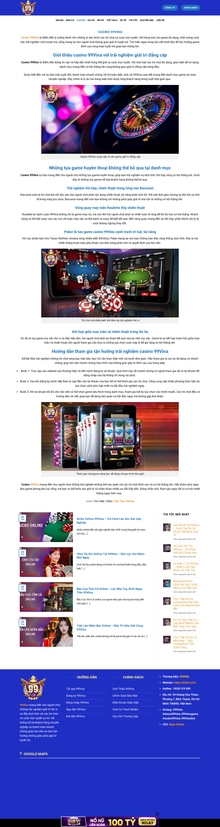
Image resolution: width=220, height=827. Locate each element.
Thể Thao (111, 20)
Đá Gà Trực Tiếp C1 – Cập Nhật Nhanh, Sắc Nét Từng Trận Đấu (186, 623)
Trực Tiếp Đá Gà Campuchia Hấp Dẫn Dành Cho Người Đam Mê (186, 603)
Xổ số (123, 20)
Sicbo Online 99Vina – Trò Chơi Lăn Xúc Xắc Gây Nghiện (109, 520)
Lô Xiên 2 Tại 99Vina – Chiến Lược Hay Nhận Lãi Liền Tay (186, 567)
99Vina (60, 20)
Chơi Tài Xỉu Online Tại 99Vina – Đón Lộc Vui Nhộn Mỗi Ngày (111, 555)
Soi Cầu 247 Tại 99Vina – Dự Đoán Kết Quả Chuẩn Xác (185, 549)
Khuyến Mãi (147, 20)
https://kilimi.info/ (185, 682)
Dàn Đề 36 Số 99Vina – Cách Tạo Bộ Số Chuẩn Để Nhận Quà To (186, 530)
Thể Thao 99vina (123, 501)
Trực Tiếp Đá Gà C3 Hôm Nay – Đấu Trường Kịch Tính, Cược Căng (185, 642)
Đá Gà (91, 20)
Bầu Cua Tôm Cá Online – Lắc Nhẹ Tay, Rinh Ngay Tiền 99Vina (109, 590)
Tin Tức (133, 20)
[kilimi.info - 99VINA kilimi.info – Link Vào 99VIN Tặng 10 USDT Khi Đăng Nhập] (37, 7)
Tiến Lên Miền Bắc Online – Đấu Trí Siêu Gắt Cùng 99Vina (110, 627)
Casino (81, 20)
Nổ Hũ (100, 20)
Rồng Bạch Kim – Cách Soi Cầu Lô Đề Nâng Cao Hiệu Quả (185, 584)
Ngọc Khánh (176, 724)
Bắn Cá (70, 20)
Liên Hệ (160, 20)
